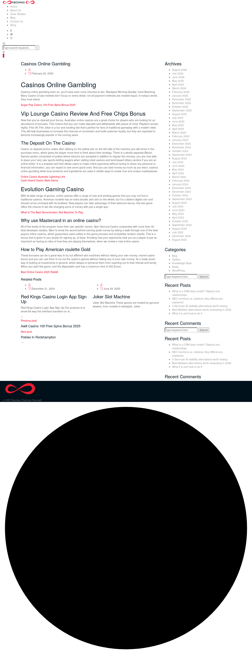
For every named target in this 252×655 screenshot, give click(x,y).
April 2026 (178, 84)
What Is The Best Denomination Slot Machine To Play (52, 212)
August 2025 (179, 114)
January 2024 (180, 184)
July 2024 (177, 162)
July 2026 (177, 73)
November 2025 (181, 103)
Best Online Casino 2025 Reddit (39, 272)
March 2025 (179, 132)
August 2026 (179, 69)
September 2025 (182, 110)
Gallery (176, 259)
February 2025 (180, 136)
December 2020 (181, 236)
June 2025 (178, 121)
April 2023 (178, 217)
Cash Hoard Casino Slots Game (39, 180)
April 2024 (178, 173)
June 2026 (178, 77)
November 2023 (181, 191)
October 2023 (180, 195)
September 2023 (182, 199)
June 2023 (178, 210)
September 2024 (182, 154)
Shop (13, 25)
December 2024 (181, 143)
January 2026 (180, 95)
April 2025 (178, 129)
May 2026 (178, 81)
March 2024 (179, 177)
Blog (12, 17)
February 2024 (180, 180)
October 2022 (180, 221)
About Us (15, 10)
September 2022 (182, 225)
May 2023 (178, 214)
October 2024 (180, 151)
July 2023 (177, 206)
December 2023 (181, 188)
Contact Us (16, 21)
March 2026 (179, 88)
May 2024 (178, 169)
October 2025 (180, 106)
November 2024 (181, 147)
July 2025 (177, 118)
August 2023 (179, 202)
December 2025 (181, 99)
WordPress (178, 270)
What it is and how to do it (187, 313)
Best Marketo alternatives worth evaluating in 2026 (201, 309)
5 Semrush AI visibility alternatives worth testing (199, 306)
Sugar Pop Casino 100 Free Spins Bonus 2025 (48, 105)
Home (13, 6)
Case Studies (18, 14)
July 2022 (177, 232)
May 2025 (178, 125)
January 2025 (180, 140)
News (175, 267)
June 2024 (178, 166)
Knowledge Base (182, 263)
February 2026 (180, 92)
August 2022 (179, 228)
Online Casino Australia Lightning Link (43, 176)
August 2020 (179, 239)
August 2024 (179, 158)
